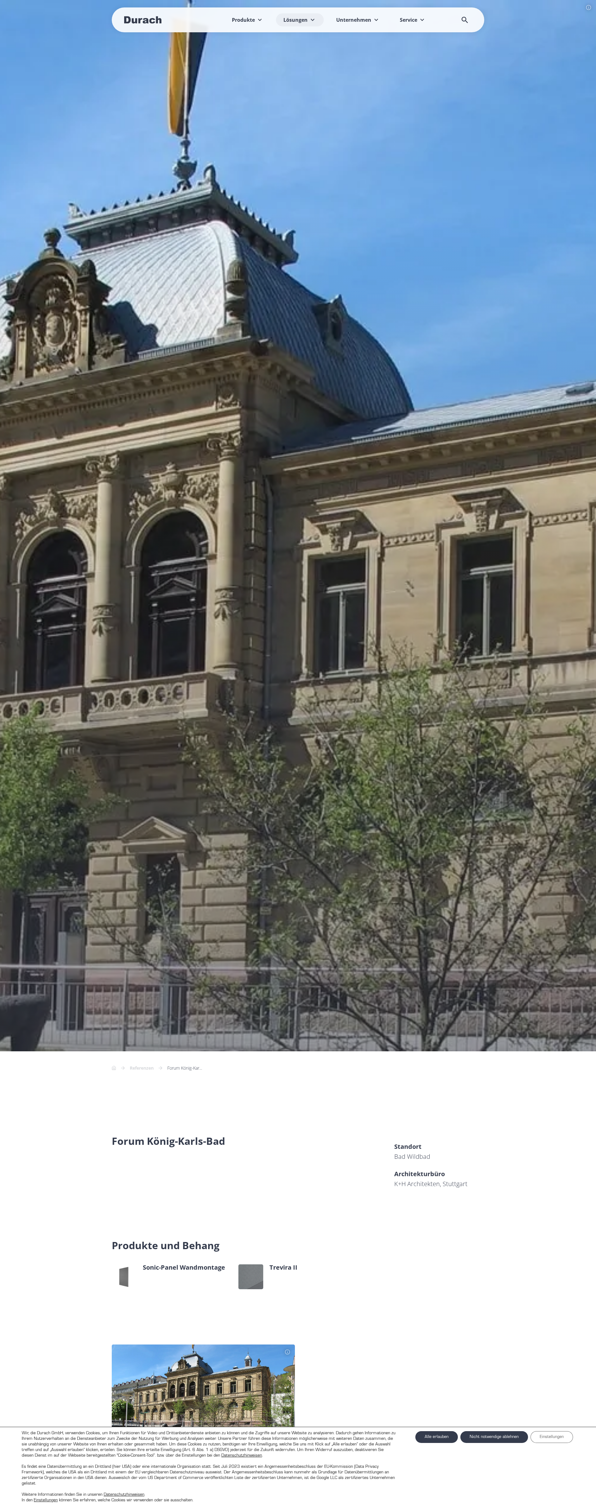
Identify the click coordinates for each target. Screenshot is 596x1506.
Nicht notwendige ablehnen (494, 1436)
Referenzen (142, 1071)
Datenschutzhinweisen (241, 1455)
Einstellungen (46, 1500)
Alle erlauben (437, 1436)
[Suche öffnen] (465, 20)
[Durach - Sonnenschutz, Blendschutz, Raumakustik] (142, 20)
